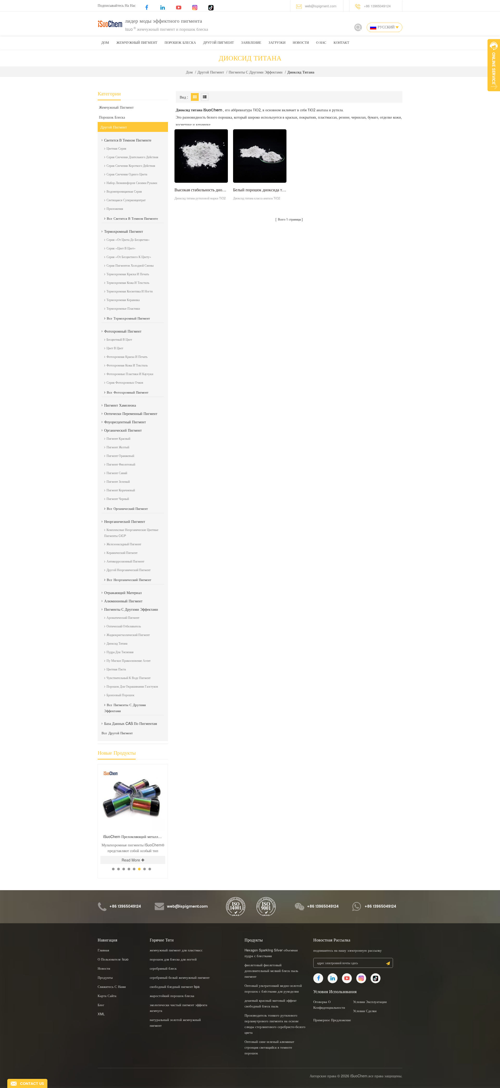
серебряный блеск (163, 968)
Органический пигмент (123, 430)
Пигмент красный (118, 438)
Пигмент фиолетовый (121, 464)
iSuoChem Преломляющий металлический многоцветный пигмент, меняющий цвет (134, 836)
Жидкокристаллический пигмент (128, 634)
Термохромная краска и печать (128, 274)
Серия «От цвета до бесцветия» (128, 239)
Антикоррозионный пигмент (125, 561)
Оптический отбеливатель (124, 626)
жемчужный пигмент (136, 43)
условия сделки (365, 1010)
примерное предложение (332, 1019)
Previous (149, 764)
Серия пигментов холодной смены (130, 265)
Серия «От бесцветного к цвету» (129, 256)
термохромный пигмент (123, 231)
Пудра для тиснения (120, 652)
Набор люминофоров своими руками (132, 182)
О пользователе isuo (113, 959)
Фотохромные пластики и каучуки (130, 373)
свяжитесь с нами (112, 986)
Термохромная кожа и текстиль (128, 282)
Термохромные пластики (123, 308)
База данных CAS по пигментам (130, 723)
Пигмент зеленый (118, 481)
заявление (251, 43)
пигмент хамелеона (120, 405)
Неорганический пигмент (124, 521)
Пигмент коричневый (121, 490)
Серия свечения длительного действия (132, 157)
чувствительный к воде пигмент (129, 677)
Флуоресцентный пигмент (125, 421)
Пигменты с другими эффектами (256, 72)
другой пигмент (218, 43)
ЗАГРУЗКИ (276, 43)
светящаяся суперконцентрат (126, 200)
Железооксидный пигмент (124, 544)
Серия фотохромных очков (125, 382)
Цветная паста (116, 669)
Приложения (115, 208)
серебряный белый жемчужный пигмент (180, 977)
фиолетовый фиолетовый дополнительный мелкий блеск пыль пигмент (271, 970)
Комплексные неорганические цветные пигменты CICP (131, 532)
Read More (131, 860)
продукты (105, 977)
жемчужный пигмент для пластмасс (176, 950)
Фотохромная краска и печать (127, 356)
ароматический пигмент (123, 617)
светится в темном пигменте (127, 140)
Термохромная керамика (123, 299)
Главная (103, 950)
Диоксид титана (117, 643)
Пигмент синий (117, 472)
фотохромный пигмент (122, 331)
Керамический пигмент (122, 552)
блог (101, 1004)
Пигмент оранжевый (120, 455)
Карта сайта (107, 995)
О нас (321, 43)
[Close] (494, 94)
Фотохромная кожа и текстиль (127, 365)
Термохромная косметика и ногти (130, 291)
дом (105, 43)
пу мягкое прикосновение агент (129, 660)
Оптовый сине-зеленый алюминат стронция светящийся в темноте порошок (269, 1047)
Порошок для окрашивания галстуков (132, 686)
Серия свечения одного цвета (127, 174)
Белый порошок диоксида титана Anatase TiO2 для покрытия (259, 190)
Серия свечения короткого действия (131, 165)
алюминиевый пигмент (123, 600)
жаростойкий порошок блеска (172, 995)
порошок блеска (180, 43)
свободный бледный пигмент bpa (174, 986)
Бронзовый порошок (120, 695)
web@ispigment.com (320, 5)
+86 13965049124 (377, 5)
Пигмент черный (118, 498)
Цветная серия (116, 148)
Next (157, 764)
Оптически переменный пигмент (130, 413)
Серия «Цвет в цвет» (121, 248)
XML (101, 1013)
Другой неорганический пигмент (129, 569)
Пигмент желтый (118, 447)
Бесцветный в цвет (119, 339)
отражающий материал (123, 592)
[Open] (494, 65)
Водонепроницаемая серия (124, 191)
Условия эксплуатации (370, 1001)
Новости (301, 43)
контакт (341, 43)
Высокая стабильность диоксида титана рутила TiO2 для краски (201, 190)
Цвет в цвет (115, 348)
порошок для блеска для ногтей (173, 959)
